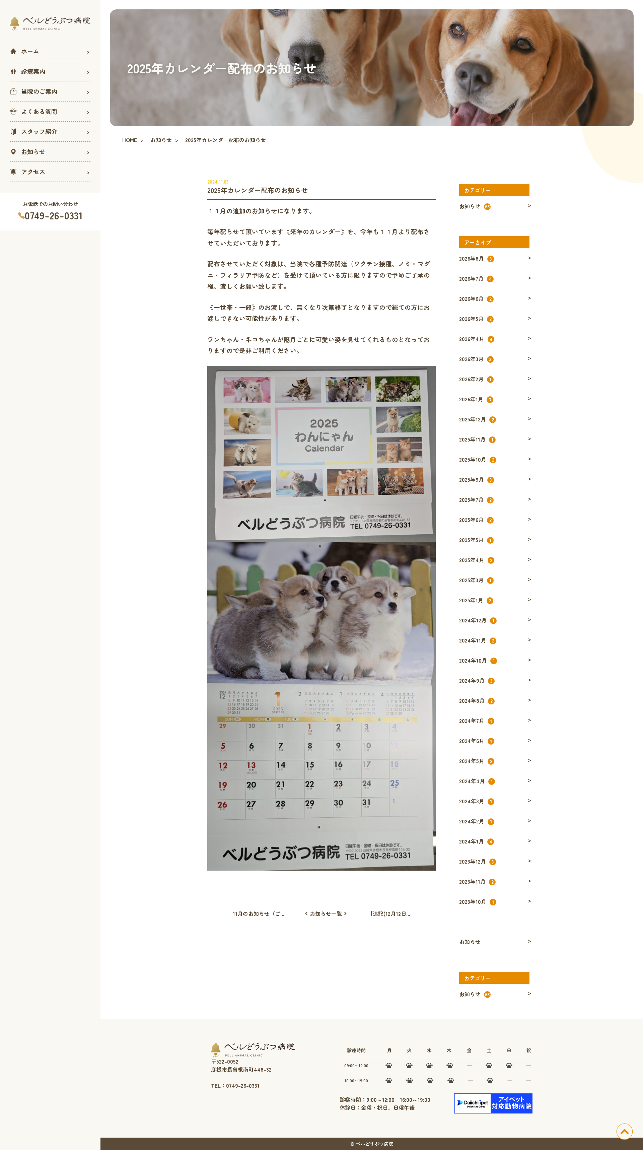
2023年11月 (476, 881)
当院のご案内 (39, 91)
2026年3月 (475, 359)
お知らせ (33, 151)
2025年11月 (476, 439)
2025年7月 (475, 499)
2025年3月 (475, 580)
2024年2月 (475, 821)
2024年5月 (475, 761)
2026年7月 (475, 278)
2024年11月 (476, 640)
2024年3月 (475, 801)
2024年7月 (475, 721)
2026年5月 (475, 319)
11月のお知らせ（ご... (258, 913)
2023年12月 (476, 861)
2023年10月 (476, 901)
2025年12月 (476, 419)
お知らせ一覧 (326, 913)
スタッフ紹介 (39, 131)
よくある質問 (39, 111)
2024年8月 (476, 700)
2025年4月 (475, 560)
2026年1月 (475, 399)
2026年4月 (476, 339)
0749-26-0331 (54, 215)
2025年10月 (476, 459)
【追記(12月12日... (388, 913)
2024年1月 (475, 841)
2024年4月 (476, 781)
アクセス (33, 171)
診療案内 (33, 71)
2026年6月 (475, 298)
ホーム (30, 51)
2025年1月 (475, 600)
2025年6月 (475, 520)
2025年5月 (475, 540)
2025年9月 (475, 479)
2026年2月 (475, 379)
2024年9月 (475, 680)
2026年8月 (475, 258)
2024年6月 (475, 741)
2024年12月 (476, 620)
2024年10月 (477, 660)
